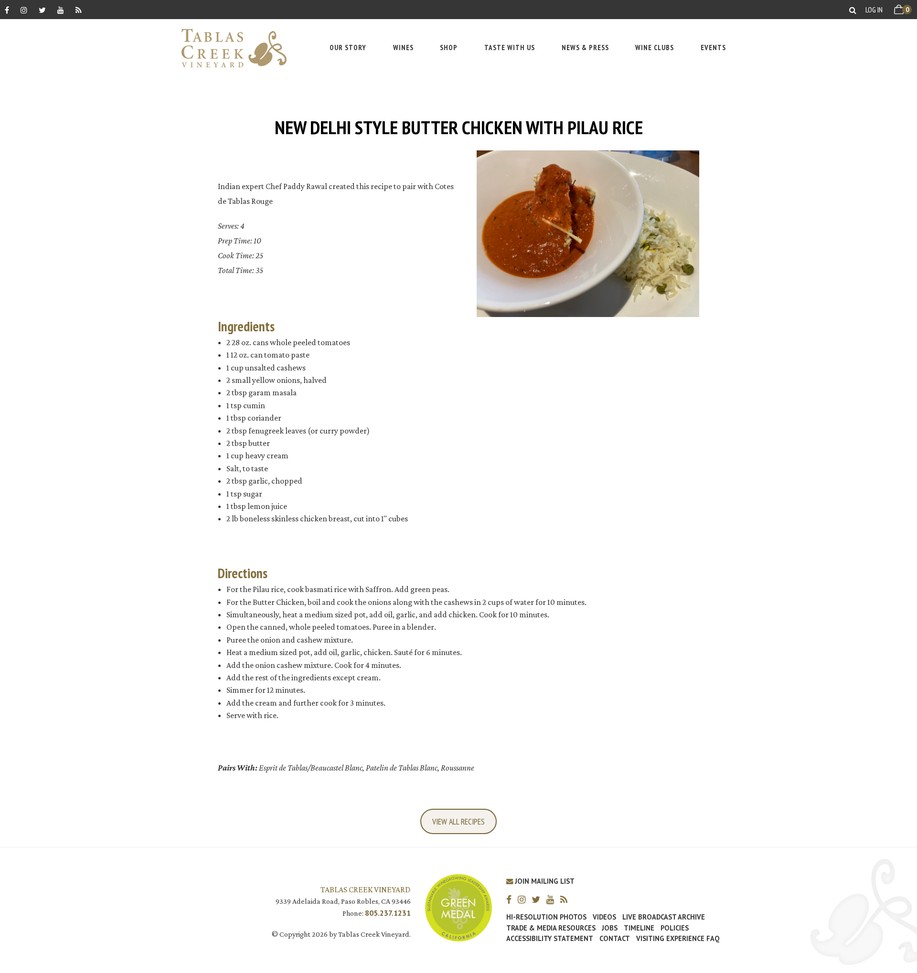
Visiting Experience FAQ (677, 938)
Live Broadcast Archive (663, 917)
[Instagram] (24, 9)
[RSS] (78, 9)
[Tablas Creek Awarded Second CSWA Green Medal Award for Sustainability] (458, 907)
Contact (614, 938)
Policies (675, 928)
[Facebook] (7, 9)
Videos (604, 917)
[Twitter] (42, 9)
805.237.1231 (388, 913)
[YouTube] (61, 9)
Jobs (610, 928)
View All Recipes (458, 821)
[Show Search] (852, 9)
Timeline (639, 928)
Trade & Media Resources (551, 928)
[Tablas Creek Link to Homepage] (229, 48)
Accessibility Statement (549, 938)
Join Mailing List (544, 881)
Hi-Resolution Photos (546, 917)
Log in (874, 9)
